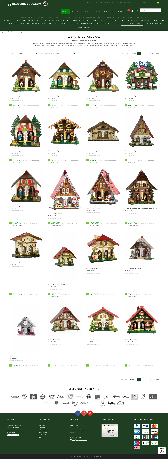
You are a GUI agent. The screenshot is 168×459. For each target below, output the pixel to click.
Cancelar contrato (13, 435)
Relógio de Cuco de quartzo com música (21, 20)
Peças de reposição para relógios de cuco (119, 20)
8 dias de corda (69, 17)
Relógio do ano (112, 17)
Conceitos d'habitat (153, 23)
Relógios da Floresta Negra (152, 20)
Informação (44, 419)
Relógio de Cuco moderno (53, 20)
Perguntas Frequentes (103, 11)
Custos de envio (12, 430)
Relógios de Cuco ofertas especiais (82, 20)
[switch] (162, 452)
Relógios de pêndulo (15, 23)
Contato (119, 11)
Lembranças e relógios (58, 23)
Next (157, 53)
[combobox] (132, 2)
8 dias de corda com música (91, 17)
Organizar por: (11, 53)
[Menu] (165, 448)
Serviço (87, 11)
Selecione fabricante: (47, 53)
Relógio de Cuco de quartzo (135, 17)
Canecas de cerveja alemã (82, 23)
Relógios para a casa (36, 23)
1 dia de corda (27, 17)
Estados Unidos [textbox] (132, 2)
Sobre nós (75, 11)
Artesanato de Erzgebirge (108, 23)
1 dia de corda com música (48, 17)
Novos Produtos (84, 27)
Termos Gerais (42, 427)
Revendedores (42, 432)
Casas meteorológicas (132, 24)
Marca (40, 437)
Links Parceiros (43, 430)
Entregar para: (121, 2)
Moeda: (144, 2)
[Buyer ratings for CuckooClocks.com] (110, 431)
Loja (64, 11)
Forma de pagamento (13, 427)
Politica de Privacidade (45, 435)
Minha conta (11, 432)
